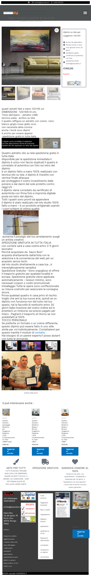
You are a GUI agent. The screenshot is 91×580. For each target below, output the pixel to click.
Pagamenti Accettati (44, 504)
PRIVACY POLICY (43, 520)
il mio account (43, 497)
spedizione (44, 526)
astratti (22, 18)
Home (11, 18)
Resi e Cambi (45, 510)
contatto (40, 332)
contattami (44, 545)
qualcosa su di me (44, 532)
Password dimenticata (44, 539)
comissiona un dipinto (44, 551)
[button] (85, 13)
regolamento (45, 514)
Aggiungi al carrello (11, 451)
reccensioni (44, 557)
